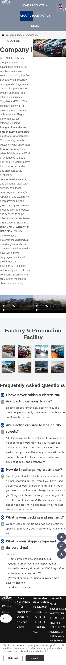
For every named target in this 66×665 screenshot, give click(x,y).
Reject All (13, 658)
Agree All (34, 658)
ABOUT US (32, 35)
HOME (20, 35)
